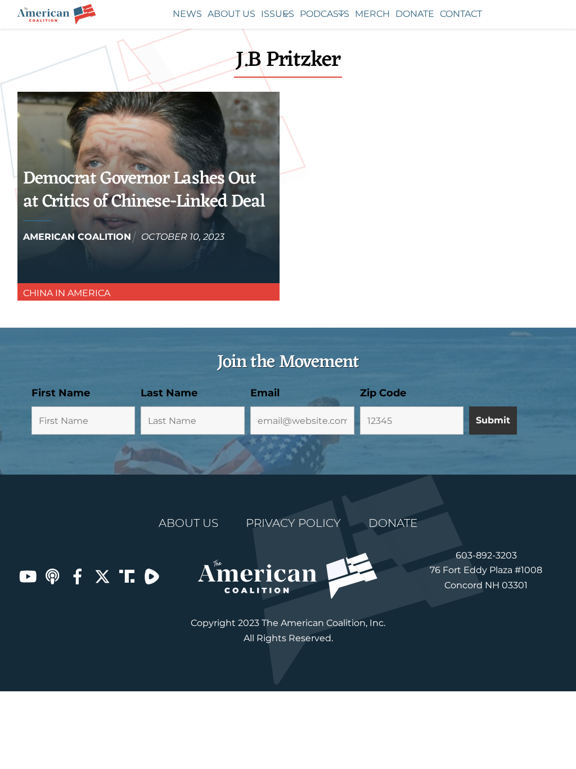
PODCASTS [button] (324, 13)
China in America (66, 293)
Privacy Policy (293, 523)
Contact (461, 13)
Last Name (169, 393)
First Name (61, 393)
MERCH (372, 13)
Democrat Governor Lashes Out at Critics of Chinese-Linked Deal (144, 190)
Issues (277, 13)
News (187, 13)
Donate (414, 13)
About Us (231, 13)
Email (265, 393)
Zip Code (383, 393)
